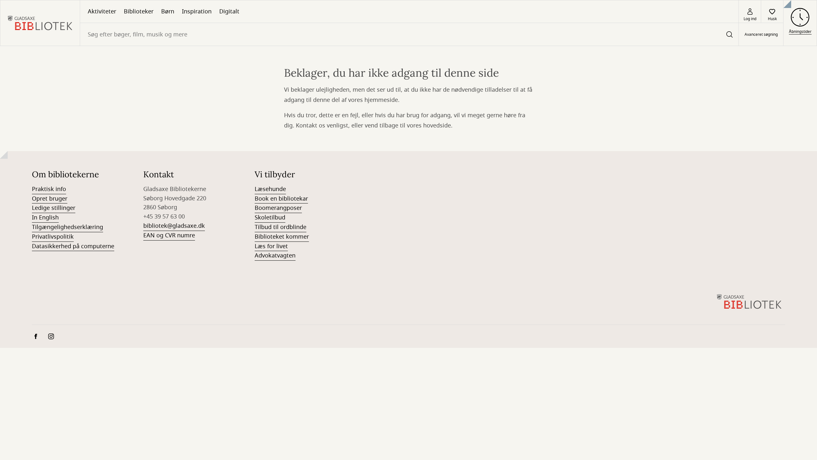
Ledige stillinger (53, 208)
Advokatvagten (275, 255)
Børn (167, 11)
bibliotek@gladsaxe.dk (174, 226)
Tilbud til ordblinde (280, 227)
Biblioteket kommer (282, 237)
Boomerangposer (278, 208)
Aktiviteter (102, 11)
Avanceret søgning (761, 34)
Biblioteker (139, 11)
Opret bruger (49, 199)
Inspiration (197, 11)
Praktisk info (49, 189)
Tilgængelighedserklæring (67, 227)
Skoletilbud (270, 217)
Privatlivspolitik (53, 237)
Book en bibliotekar (281, 199)
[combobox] (409, 34)
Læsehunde (270, 189)
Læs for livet (271, 246)
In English (45, 217)
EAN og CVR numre (169, 235)
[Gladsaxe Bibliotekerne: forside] (40, 23)
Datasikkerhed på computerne (73, 246)
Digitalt (229, 11)
